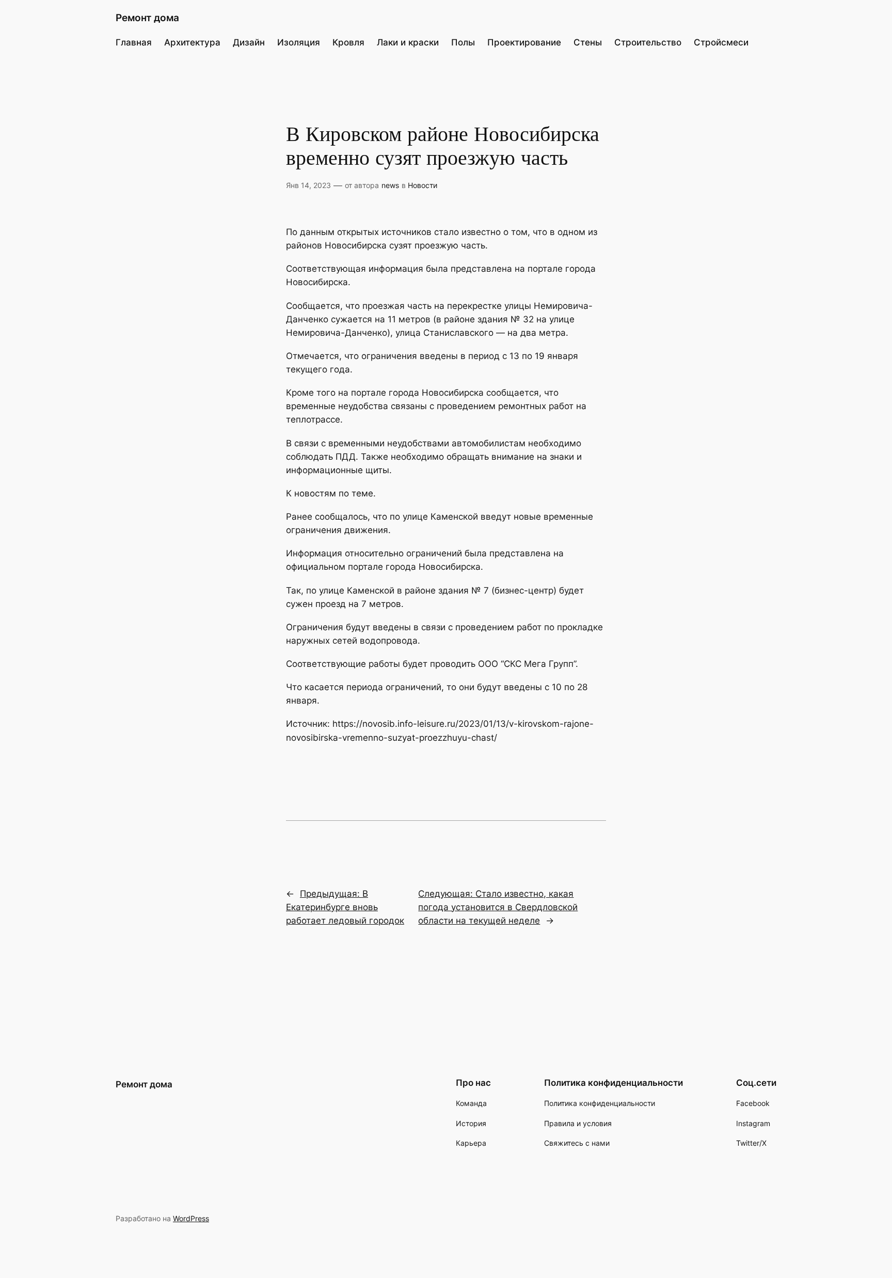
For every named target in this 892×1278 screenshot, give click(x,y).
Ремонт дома (147, 17)
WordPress (191, 1218)
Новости (422, 185)
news (390, 185)
